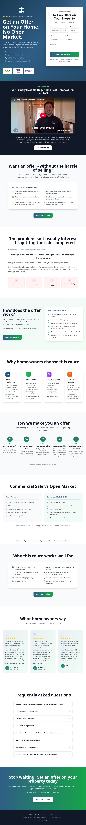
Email (51, 35)
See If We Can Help (43, 148)
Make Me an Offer (63, 54)
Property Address (55, 27)
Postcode (73, 27)
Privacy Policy (43, 820)
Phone (67, 35)
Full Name (53, 44)
